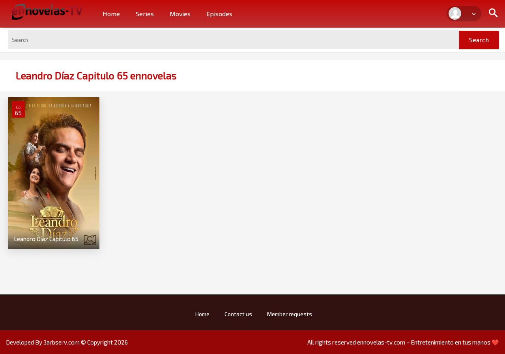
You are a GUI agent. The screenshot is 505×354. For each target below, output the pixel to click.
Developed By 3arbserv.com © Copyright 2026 (67, 342)
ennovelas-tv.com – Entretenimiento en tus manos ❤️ (428, 342)
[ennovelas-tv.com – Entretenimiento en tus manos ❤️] (47, 11)
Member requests (289, 314)
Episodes (219, 13)
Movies (180, 13)
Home (111, 13)
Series (145, 13)
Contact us (238, 314)
